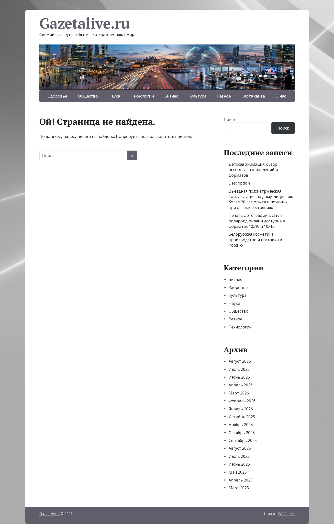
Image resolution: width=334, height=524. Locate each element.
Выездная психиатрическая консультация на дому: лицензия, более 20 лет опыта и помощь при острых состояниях (261, 199)
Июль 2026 (239, 369)
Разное (224, 96)
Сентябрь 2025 (243, 440)
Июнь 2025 (239, 464)
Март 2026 (239, 393)
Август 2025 (240, 448)
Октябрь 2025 (242, 432)
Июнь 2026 (239, 377)
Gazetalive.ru (84, 23)
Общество (88, 96)
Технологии (142, 96)
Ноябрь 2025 (241, 424)
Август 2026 (240, 361)
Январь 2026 (241, 409)
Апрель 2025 (241, 480)
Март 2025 (239, 488)
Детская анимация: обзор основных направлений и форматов (253, 170)
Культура (197, 96)
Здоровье (57, 96)
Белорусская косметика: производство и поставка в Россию (255, 239)
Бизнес (171, 96)
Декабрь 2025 (242, 416)
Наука (114, 96)
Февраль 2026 (242, 401)
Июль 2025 (239, 456)
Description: (240, 183)
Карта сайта (253, 96)
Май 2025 (238, 472)
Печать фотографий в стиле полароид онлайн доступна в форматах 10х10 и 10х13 (257, 221)
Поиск (229, 119)
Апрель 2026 (241, 385)
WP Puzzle (286, 513)
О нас (281, 96)
